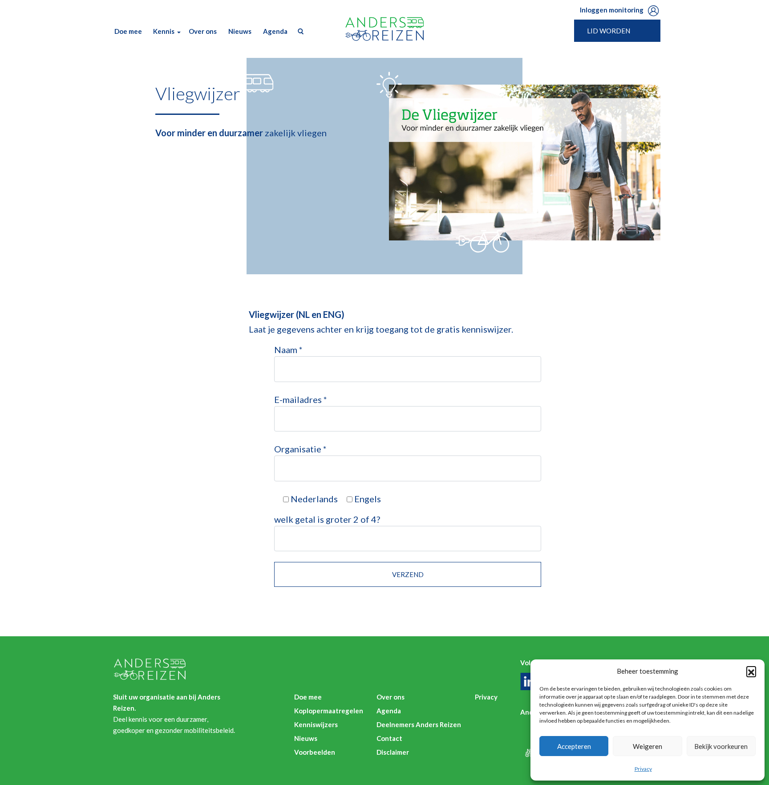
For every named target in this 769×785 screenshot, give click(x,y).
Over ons (203, 31)
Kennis (163, 31)
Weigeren (647, 746)
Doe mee (128, 31)
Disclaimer (392, 752)
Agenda (275, 31)
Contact (389, 738)
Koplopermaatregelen (328, 711)
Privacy (643, 768)
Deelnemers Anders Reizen (418, 724)
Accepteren (574, 746)
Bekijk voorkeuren (721, 746)
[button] (751, 671)
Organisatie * (300, 448)
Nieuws (239, 31)
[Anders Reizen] (384, 29)
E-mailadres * (300, 399)
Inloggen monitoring (612, 10)
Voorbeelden (314, 752)
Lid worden (608, 31)
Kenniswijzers (316, 724)
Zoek (298, 31)
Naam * (288, 349)
